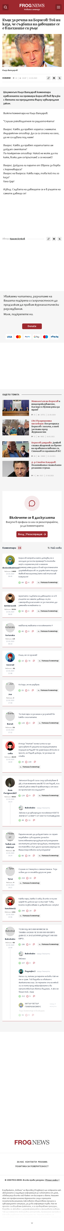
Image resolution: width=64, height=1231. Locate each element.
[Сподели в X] (59, 78)
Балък (10, 723)
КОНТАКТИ (31, 1161)
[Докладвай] (33, 582)
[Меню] (58, 7)
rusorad (10, 664)
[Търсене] (5, 7)
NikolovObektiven (10, 567)
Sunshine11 (10, 908)
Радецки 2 (30, 971)
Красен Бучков (17, 238)
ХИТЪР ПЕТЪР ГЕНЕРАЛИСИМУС (33, 1005)
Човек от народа (10, 846)
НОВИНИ (6, 78)
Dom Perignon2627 (10, 792)
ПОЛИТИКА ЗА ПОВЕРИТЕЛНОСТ (32, 1166)
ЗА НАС (20, 1161)
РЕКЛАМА (42, 1161)
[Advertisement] (32, 1079)
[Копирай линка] (48, 78)
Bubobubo (30, 807)
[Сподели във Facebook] (54, 78)
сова (10, 753)
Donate (32, 326)
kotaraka (10, 635)
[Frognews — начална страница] (32, 1142)
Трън (10, 879)
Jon (10, 694)
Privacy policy (52, 1180)
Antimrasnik (10, 605)
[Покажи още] (32, 1223)
